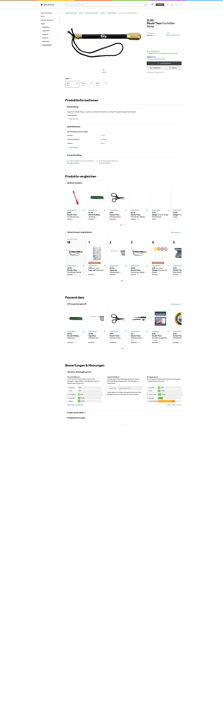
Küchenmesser (135, 331)
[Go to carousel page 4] (125, 225)
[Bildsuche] (145, 4)
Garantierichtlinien (104, 163)
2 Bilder (104, 72)
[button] (164, 52)
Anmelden (160, 5)
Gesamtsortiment (46, 13)
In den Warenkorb (165, 63)
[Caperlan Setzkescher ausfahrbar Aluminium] (118, 256)
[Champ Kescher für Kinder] (160, 256)
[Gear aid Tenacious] (96, 256)
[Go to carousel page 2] (122, 225)
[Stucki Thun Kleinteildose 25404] (181, 256)
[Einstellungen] (152, 4)
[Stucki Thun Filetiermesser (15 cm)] (139, 326)
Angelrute (45, 38)
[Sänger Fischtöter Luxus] (181, 204)
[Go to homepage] (47, 4)
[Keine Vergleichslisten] (172, 4)
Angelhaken (46, 27)
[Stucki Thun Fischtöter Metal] (139, 256)
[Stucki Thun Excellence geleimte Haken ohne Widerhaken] (160, 326)
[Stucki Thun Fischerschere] (118, 204)
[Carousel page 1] (103, 69)
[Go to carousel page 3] (123, 225)
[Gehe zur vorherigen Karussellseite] (68, 204)
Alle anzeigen (175, 183)
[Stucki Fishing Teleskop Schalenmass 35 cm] (96, 204)
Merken (174, 68)
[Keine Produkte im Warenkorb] (180, 4)
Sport (42, 16)
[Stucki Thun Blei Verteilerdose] (181, 326)
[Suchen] (67, 4)
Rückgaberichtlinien (73, 163)
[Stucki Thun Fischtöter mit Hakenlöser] (75, 204)
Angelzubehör (47, 45)
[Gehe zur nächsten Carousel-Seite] (178, 204)
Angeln (43, 24)
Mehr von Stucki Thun (173, 34)
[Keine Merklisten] (176, 4)
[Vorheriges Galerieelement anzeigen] (65, 42)
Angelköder (46, 31)
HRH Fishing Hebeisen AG (155, 59)
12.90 (150, 20)
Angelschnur (46, 41)
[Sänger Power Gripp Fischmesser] (160, 204)
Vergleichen (156, 68)
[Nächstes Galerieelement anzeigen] (143, 42)
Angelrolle (45, 34)
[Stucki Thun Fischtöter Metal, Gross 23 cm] (139, 204)
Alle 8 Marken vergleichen (75, 405)
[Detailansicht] (84, 394)
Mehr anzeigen (73, 119)
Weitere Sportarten (47, 20)
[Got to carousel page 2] (104, 69)
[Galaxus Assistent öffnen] (168, 4)
